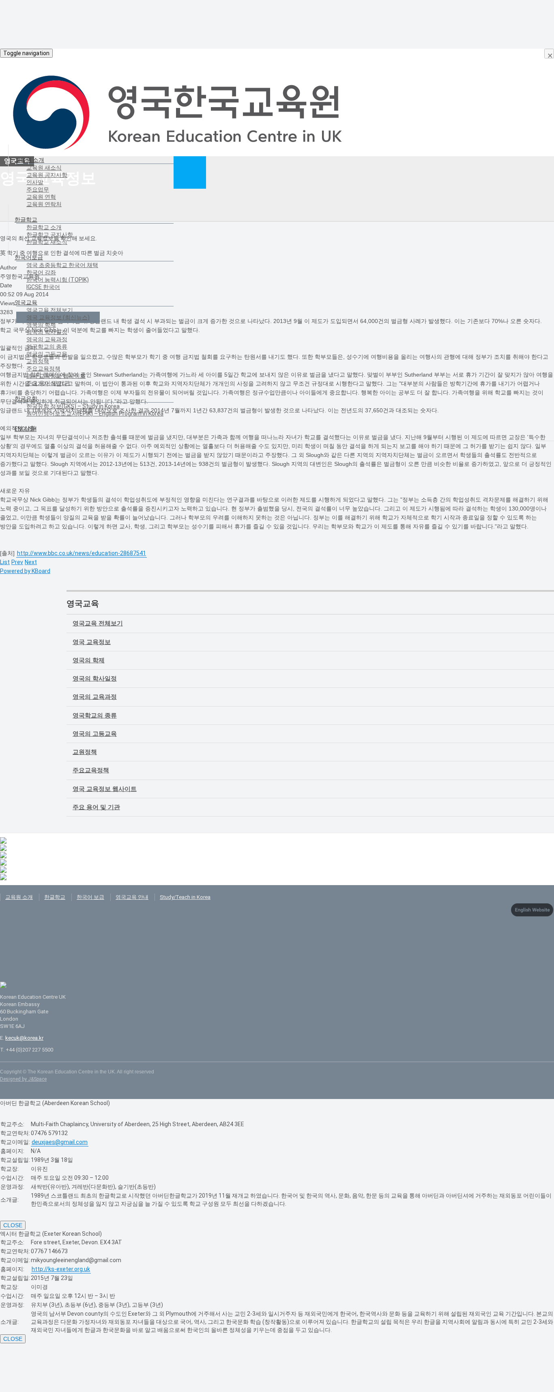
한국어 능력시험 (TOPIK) (57, 279)
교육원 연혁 (41, 197)
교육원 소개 (29, 160)
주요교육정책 (43, 368)
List (5, 562)
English (26, 429)
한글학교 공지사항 (49, 234)
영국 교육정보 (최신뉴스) (58, 317)
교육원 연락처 (44, 204)
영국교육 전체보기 (49, 310)
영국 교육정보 (92, 642)
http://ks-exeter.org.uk (61, 1269)
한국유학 (26, 398)
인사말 (34, 182)
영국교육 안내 (132, 897)
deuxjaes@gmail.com (60, 1142)
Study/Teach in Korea (185, 897)
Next (31, 562)
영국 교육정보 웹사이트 (56, 376)
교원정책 (37, 361)
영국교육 (26, 302)
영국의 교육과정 (46, 339)
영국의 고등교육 (46, 354)
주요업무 (37, 189)
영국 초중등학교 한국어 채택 (62, 265)
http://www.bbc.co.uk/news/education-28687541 (81, 553)
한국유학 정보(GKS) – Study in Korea (73, 406)
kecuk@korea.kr (24, 1038)
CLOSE (12, 1225)
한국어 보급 (90, 897)
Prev (17, 562)
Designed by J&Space (23, 1079)
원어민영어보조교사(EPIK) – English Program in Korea (94, 413)
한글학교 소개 (44, 227)
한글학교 (26, 219)
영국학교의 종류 (46, 346)
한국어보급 (29, 257)
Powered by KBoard (25, 571)
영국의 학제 (41, 324)
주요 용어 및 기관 (48, 383)
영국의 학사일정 (46, 332)
